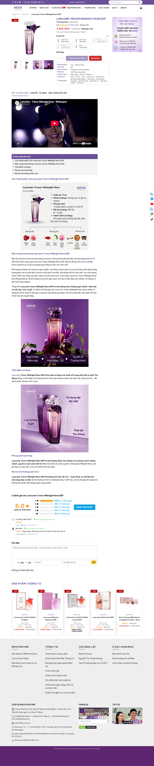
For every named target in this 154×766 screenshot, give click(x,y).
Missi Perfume (85, 653)
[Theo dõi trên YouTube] (20, 2)
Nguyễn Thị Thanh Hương (90, 658)
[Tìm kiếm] (139, 2)
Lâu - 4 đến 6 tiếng (77, 65)
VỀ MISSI (32, 8)
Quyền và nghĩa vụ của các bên (60, 692)
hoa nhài (74, 81)
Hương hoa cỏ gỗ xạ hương (80, 69)
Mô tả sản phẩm (20, 93)
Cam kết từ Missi (38, 93)
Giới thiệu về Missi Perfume (24, 653)
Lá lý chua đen (83, 81)
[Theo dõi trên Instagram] (15, 2)
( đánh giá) (73, 25)
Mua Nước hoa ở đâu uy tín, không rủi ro (24, 665)
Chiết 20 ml (100, 77)
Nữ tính (82, 74)
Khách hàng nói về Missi (123, 658)
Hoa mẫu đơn (100, 79)
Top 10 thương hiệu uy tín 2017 (93, 663)
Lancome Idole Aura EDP (103, 617)
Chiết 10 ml (91, 77)
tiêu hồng (103, 81)
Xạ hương (80, 83)
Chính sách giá (52, 671)
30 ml (73, 77)
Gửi (93, 562)
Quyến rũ (89, 74)
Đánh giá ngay (84, 507)
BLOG (114, 8)
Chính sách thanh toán (56, 675)
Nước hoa (44, 8)
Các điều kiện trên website (58, 680)
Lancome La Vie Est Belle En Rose (25, 618)
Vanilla (73, 83)
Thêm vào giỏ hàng (77, 58)
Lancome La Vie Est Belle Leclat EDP (77, 618)
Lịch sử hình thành (20, 658)
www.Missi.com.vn (22, 723)
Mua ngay (95, 58)
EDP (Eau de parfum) (78, 72)
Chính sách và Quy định (56, 653)
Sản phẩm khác (74, 8)
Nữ (72, 67)
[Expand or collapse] (95, 155)
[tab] (20, 93)
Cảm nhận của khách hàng (124, 663)
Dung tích (60, 36)
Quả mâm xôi (94, 81)
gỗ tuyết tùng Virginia (78, 79)
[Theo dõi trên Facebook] (13, 2)
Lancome (25, 14)
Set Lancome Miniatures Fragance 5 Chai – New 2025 (129, 618)
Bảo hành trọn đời (120, 653)
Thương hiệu (90, 8)
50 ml (78, 77)
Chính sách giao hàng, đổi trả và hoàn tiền (59, 686)
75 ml (84, 77)
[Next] (49, 38)
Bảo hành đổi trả (58, 93)
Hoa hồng (90, 79)
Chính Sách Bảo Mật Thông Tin (59, 658)
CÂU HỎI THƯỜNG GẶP (32, 2)
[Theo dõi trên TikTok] (17, 2)
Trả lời (18, 525)
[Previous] (15, 38)
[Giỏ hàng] (141, 7)
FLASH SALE (57, 8)
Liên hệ (123, 8)
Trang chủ (15, 14)
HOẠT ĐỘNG (104, 8)
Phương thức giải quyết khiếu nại (58, 665)
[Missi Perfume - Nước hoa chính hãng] (19, 8)
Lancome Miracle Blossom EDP (50, 618)
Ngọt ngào (75, 74)
